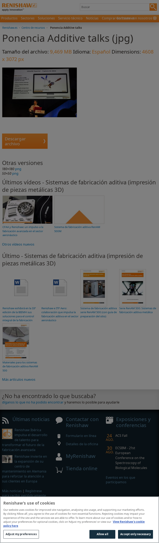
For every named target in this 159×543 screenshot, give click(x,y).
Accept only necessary (135, 534)
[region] (79, 519)
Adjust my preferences (21, 534)
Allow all (102, 534)
